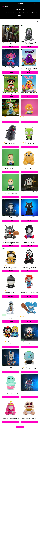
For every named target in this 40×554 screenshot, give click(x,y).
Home (3, 6)
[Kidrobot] (20, 4)
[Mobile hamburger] (3, 3)
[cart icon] (37, 3)
